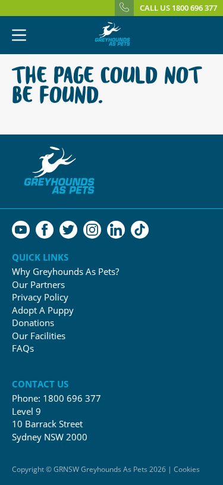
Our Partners (38, 285)
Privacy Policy (40, 297)
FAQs (23, 348)
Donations (33, 323)
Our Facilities (38, 336)
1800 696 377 (72, 398)
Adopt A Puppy (43, 310)
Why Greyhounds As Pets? (65, 272)
